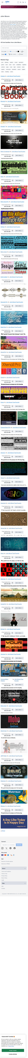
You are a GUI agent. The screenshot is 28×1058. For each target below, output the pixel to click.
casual (19, 69)
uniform (3, 67)
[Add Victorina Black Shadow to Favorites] (12, 684)
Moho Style (3, 706)
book (23, 67)
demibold (14, 69)
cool (2, 62)
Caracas (3, 76)
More (3, 831)
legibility (24, 64)
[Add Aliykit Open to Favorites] (12, 734)
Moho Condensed (5, 151)
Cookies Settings (13, 1054)
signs (7, 67)
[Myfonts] (7, 3)
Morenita (3, 101)
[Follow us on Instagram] (2, 848)
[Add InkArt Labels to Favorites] (12, 280)
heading (7, 71)
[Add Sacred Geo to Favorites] (12, 532)
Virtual (2, 478)
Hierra (2, 553)
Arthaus (3, 227)
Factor (2, 402)
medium (19, 67)
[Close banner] (25, 7)
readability (18, 64)
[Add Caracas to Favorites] (12, 80)
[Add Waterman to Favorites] (12, 785)
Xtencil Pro (3, 352)
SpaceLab (3, 503)
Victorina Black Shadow (4, 680)
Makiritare (3, 579)
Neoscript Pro (4, 302)
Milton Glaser (13, 24)
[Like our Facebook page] (15, 848)
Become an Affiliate (5, 863)
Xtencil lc (3, 452)
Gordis (2, 377)
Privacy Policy (4, 875)
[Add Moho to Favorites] (12, 180)
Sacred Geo (4, 528)
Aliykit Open (4, 731)
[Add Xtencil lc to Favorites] (12, 456)
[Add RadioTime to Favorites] (12, 331)
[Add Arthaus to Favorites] (12, 230)
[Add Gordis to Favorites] (12, 381)
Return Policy (4, 878)
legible (23, 69)
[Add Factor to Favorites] (12, 406)
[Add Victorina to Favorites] (12, 658)
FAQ (2, 886)
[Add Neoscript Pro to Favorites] (12, 306)
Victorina (3, 654)
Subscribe (19, 844)
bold (7, 64)
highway (6, 62)
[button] (19, 51)
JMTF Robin (4, 756)
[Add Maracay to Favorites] (12, 810)
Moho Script (4, 252)
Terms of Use (4, 873)
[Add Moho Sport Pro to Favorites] (12, 205)
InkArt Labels (4, 277)
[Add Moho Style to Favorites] (12, 709)
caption (11, 62)
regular (2, 69)
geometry (21, 62)
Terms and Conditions (6, 871)
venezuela (8, 69)
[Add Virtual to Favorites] (12, 481)
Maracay (3, 806)
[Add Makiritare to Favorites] (12, 583)
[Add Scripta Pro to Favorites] (12, 608)
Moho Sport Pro (5, 201)
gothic (2, 64)
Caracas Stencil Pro (5, 427)
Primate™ (3, 126)
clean (2, 71)
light (15, 67)
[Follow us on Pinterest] (11, 848)
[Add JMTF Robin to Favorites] (12, 759)
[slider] (12, 51)
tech (14, 64)
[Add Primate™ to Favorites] (12, 130)
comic (11, 71)
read (11, 67)
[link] (23, 2)
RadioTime (3, 327)
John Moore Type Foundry (13, 76)
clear (10, 64)
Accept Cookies (13, 1050)
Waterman (3, 781)
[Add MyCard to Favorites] (12, 633)
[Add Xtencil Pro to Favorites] (12, 356)
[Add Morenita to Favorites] (12, 105)
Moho (2, 176)
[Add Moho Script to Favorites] (12, 255)
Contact (3, 888)
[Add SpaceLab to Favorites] (12, 507)
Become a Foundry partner (7, 861)
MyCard (3, 629)
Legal (2, 880)
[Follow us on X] (6, 848)
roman (16, 62)
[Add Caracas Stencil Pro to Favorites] (12, 431)
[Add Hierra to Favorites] (12, 557)
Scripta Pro (3, 604)
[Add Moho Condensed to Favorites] (12, 155)
